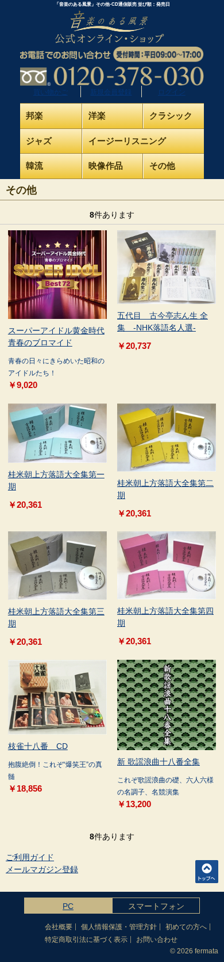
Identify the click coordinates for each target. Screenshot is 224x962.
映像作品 (105, 165)
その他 (162, 165)
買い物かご (50, 92)
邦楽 (34, 115)
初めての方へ (186, 927)
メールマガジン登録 (42, 869)
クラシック (170, 115)
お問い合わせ (156, 940)
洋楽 (97, 115)
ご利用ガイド (30, 857)
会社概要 (58, 927)
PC (68, 906)
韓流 (34, 165)
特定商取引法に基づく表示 (86, 940)
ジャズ (39, 141)
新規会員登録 (111, 92)
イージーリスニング (127, 141)
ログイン (172, 92)
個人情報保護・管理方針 (119, 927)
